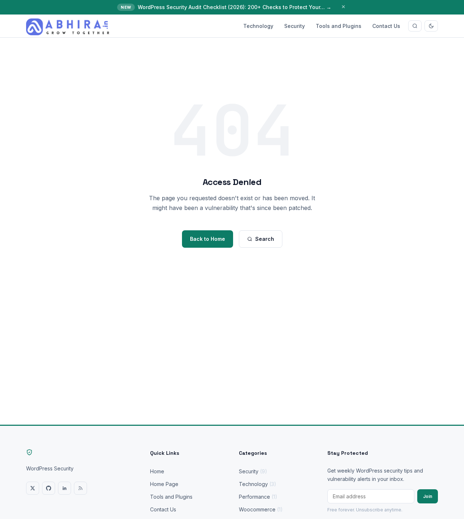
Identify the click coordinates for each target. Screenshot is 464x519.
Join (427, 496)
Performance (258, 497)
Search (264, 239)
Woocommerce (261, 509)
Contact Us (386, 26)
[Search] (415, 26)
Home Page (164, 484)
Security (294, 26)
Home (157, 471)
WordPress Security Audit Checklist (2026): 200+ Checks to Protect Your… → (234, 7)
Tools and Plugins (338, 26)
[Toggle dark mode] (431, 26)
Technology (258, 26)
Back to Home (207, 239)
